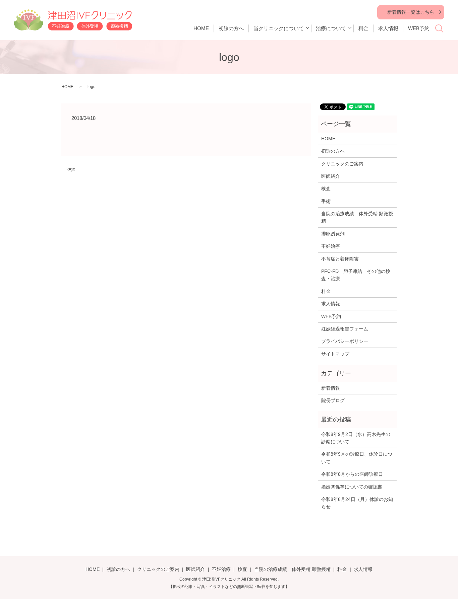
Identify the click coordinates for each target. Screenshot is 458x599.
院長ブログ (333, 400)
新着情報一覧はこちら (410, 12)
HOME (201, 28)
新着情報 (330, 388)
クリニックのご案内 (342, 163)
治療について (331, 28)
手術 (326, 201)
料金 (363, 28)
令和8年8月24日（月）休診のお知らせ (357, 503)
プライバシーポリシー (344, 341)
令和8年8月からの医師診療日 (352, 474)
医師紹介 (330, 176)
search (443, 30)
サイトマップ (335, 354)
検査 (326, 188)
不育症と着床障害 (340, 258)
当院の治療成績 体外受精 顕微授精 (357, 217)
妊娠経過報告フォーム (344, 328)
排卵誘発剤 (333, 233)
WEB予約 (419, 28)
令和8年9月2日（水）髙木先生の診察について (355, 438)
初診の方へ (231, 28)
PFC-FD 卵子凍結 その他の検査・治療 (355, 275)
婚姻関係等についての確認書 (351, 487)
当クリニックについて (278, 28)
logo (70, 168)
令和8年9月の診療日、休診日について (356, 457)
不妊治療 (330, 246)
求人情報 (388, 28)
